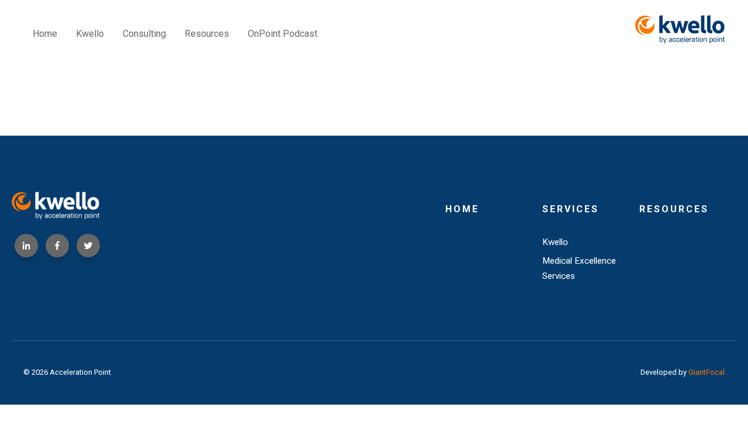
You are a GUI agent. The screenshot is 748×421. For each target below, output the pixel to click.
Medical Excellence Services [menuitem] (579, 268)
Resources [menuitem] (207, 33)
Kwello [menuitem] (90, 33)
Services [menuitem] (570, 209)
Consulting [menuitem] (144, 33)
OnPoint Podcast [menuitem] (282, 33)
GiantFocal (706, 372)
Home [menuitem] (45, 33)
